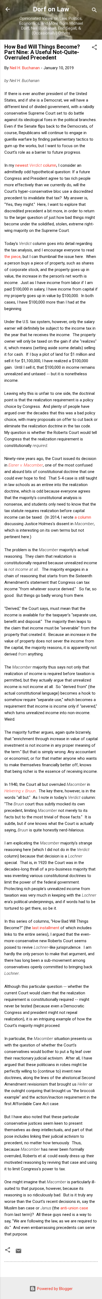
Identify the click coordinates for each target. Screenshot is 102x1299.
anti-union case (74, 1208)
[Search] (94, 11)
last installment (45, 927)
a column (83, 517)
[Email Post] (18, 1252)
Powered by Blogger (54, 1288)
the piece (12, 256)
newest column (35, 165)
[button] (94, 48)
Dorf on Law (51, 9)
